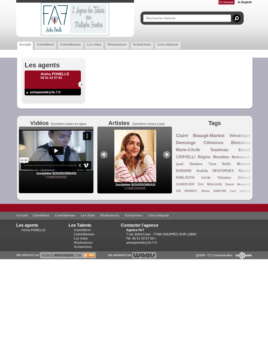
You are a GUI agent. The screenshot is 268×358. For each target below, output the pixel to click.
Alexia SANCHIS (213, 190)
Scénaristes (142, 44)
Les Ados (94, 44)
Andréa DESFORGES (215, 171)
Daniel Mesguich (238, 184)
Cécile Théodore (216, 178)
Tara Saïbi (220, 164)
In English (245, 2)
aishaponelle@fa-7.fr (45, 92)
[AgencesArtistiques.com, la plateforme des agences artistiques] (68, 255)
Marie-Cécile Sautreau (202, 150)
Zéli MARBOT (186, 190)
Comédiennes (70, 44)
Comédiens (45, 44)
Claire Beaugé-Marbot (200, 135)
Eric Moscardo (210, 184)
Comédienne (56, 177)
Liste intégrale (167, 44)
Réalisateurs (117, 44)
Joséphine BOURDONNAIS (56, 173)
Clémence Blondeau (227, 142)
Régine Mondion (213, 157)
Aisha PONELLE (33, 230)
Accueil (25, 44)
